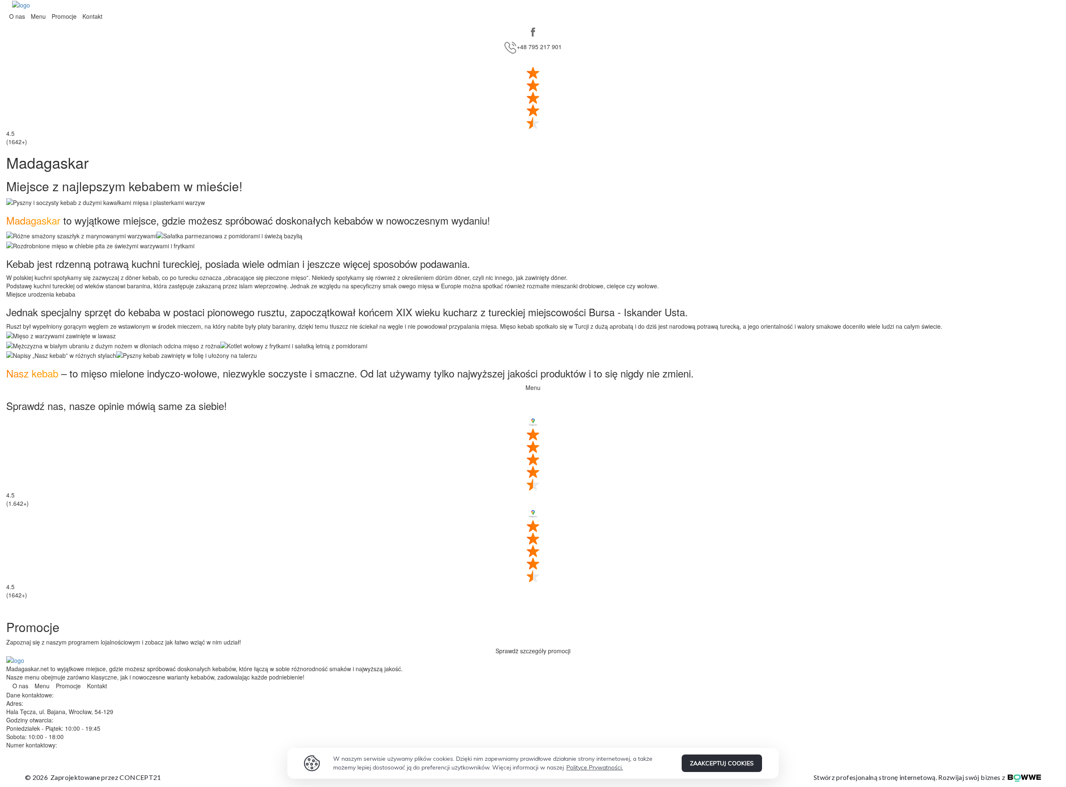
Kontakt (92, 16)
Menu (38, 16)
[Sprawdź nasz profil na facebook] (533, 32)
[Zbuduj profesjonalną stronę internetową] (1023, 777)
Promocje (64, 16)
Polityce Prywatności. (594, 767)
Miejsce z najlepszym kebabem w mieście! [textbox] (124, 186)
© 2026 (93, 777)
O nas (17, 16)
